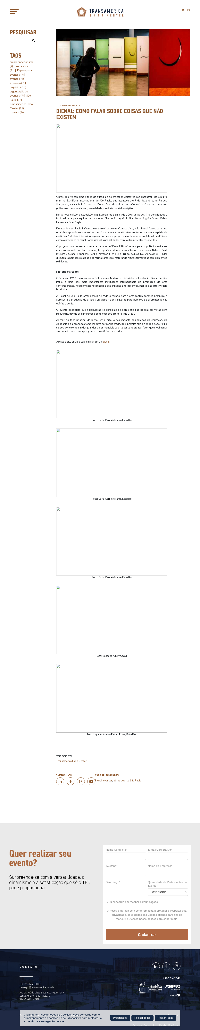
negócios (18, 87)
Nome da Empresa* (160, 865)
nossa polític (147, 918)
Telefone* (111, 865)
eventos (17, 78)
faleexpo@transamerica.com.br (37, 987)
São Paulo (135, 780)
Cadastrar (147, 934)
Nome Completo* (116, 849)
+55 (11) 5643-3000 (30, 984)
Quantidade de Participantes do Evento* (167, 884)
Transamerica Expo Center (100, 12)
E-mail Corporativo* (160, 849)
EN (188, 10)
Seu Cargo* (113, 882)
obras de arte (121, 780)
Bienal (106, 341)
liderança (17, 83)
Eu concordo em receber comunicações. (133, 901)
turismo (17, 112)
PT (183, 10)
